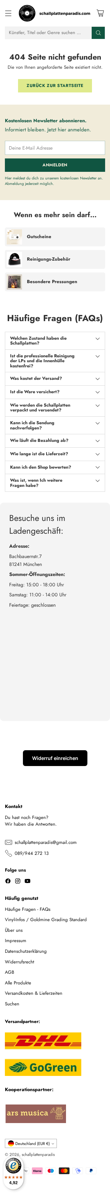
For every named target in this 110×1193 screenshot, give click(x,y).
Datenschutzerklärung (26, 951)
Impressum (15, 940)
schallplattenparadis (38, 1154)
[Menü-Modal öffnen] (8, 13)
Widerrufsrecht (19, 962)
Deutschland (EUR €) (32, 1143)
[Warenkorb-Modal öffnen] (100, 13)
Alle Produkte (18, 983)
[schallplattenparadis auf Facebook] (8, 882)
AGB (9, 972)
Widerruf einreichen (55, 758)
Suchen (12, 1004)
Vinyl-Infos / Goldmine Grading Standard (46, 919)
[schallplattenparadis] (55, 13)
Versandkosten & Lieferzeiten (33, 993)
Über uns (14, 930)
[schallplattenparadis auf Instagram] (17, 882)
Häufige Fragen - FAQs (27, 909)
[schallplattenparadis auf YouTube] (27, 882)
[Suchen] (98, 32)
